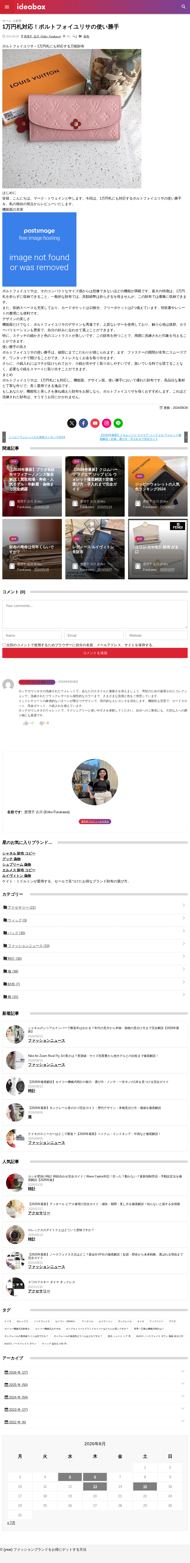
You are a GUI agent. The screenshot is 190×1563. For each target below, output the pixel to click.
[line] (118, 423)
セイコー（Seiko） (65, 1321)
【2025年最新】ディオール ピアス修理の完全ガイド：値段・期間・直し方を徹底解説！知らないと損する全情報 (104, 1204)
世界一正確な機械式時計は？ (149, 1328)
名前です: (14, 812)
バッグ (16, 933)
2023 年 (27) (18, 1410)
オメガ (140, 1321)
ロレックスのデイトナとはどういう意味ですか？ (61, 1230)
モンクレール (125, 1321)
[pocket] (95, 423)
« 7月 (11, 1523)
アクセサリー (21, 907)
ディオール (87, 1321)
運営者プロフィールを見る (95, 821)
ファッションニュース (28, 946)
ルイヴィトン (106, 1321)
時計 (14, 958)
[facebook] (83, 423)
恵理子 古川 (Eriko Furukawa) (42, 36)
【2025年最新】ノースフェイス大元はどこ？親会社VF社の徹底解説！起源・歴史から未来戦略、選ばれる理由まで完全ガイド (105, 1256)
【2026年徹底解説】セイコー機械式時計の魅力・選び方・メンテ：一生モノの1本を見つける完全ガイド (98, 1082)
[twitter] (71, 423)
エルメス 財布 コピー (18, 870)
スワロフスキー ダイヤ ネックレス (51, 1282)
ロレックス (22, 1321)
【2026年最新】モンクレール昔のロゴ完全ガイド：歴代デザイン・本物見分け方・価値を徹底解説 (94, 1108)
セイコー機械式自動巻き (17, 1328)
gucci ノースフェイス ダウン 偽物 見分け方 (159, 1336)
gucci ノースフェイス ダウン (20, 1343)
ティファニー (156, 1321)
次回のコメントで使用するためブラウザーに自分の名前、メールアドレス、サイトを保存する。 (81, 645)
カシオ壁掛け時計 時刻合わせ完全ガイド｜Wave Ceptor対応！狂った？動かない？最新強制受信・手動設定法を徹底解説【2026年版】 (105, 1178)
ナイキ (7, 1321)
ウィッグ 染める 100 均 (54, 1343)
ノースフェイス (42, 1321)
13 (95, 1486)
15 (145, 1486)
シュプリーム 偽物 (16, 864)
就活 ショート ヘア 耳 (119, 1336)
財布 (86, 36)
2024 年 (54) (18, 1397)
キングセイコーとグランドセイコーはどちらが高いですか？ (97, 1328)
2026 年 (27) (18, 1372)
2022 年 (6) (17, 1422)
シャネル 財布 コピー (18, 853)
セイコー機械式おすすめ (48, 1328)
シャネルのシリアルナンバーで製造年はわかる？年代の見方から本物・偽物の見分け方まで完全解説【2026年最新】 (103, 1029)
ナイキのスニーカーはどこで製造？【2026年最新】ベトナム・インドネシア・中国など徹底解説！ (94, 1134)
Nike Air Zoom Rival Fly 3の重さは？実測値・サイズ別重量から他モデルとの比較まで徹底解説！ (93, 1056)
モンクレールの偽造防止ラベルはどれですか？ (78, 1336)
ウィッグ (17, 920)
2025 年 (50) (18, 1385)
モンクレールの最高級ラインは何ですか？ (26, 1336)
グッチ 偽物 (11, 859)
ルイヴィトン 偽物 (16, 876)
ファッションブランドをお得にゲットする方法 (31, 6)
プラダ (172, 1321)
